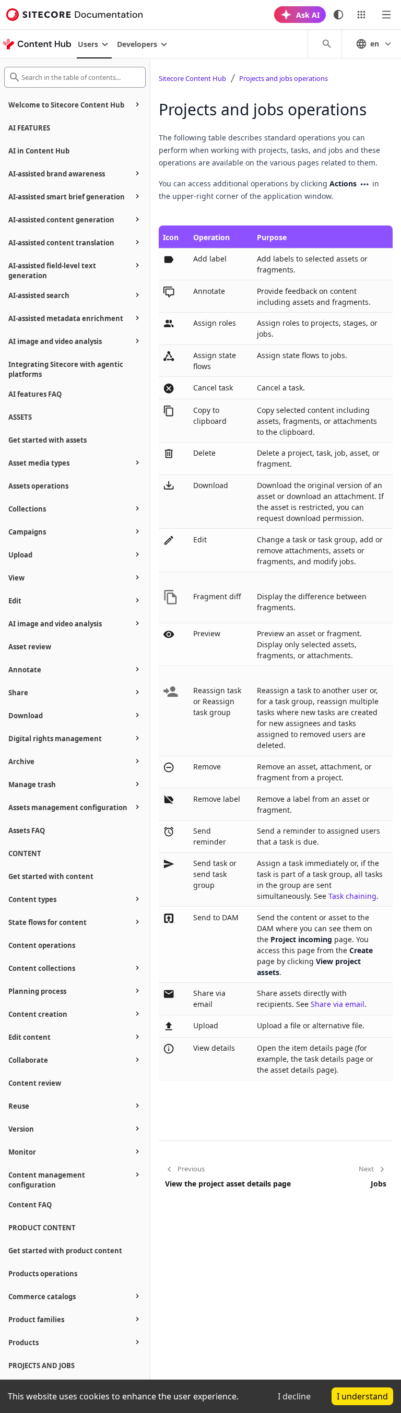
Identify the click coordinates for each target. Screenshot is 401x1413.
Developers (137, 44)
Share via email (337, 1004)
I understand (362, 1396)
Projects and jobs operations (283, 78)
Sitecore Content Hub (192, 78)
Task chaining (352, 896)
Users (88, 44)
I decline (294, 1396)
